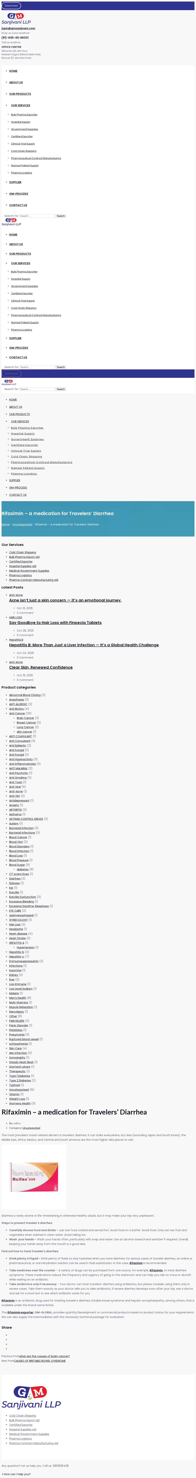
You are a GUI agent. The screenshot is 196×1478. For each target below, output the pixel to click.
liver (12, 979)
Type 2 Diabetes (20, 1080)
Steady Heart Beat (21, 1062)
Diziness (14, 883)
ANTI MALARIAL (18, 768)
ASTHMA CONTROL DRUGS (26, 819)
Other (13, 1016)
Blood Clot (16, 842)
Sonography (17, 1057)
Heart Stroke (17, 938)
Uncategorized (22, 524)
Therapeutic (17, 1071)
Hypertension (25, 947)
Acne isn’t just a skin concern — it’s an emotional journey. (65, 600)
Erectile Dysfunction (22, 897)
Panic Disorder (18, 1025)
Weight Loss (17, 1099)
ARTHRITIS (15, 810)
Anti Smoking (18, 778)
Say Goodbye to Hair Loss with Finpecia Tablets (55, 622)
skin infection (18, 1053)
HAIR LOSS (15, 617)
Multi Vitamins (18, 1002)
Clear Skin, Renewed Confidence (41, 667)
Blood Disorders (19, 846)
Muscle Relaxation (21, 1007)
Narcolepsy (16, 1012)
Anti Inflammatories (22, 764)
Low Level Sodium (21, 989)
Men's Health (17, 998)
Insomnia (15, 970)
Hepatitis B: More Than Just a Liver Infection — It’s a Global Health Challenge (84, 645)
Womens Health (20, 1103)
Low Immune (17, 984)
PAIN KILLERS (16, 1021)
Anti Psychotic (18, 773)
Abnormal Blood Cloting (25, 695)
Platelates (15, 1030)
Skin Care (15, 1048)
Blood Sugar (17, 865)
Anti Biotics (16, 709)
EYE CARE (15, 911)
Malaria (14, 993)
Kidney (13, 975)
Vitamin (14, 1094)
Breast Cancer (26, 722)
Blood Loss (16, 856)
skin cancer (24, 732)
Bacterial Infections (22, 833)
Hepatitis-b (16, 952)
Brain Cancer (25, 718)
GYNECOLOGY (18, 920)
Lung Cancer (25, 727)
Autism (14, 823)
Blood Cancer (18, 837)
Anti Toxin (15, 782)
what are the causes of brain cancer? (44, 1356)
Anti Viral (15, 787)
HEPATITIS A (16, 943)
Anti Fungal (16, 750)
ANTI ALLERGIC (18, 704)
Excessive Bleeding (21, 901)
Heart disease (18, 934)
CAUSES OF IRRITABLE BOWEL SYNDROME (40, 1361)
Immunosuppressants (23, 961)
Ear (11, 888)
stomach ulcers (19, 1067)
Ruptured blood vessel (24, 1039)
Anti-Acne (16, 595)
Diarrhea (14, 878)
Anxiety (14, 805)
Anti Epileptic (17, 745)
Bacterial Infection (21, 828)
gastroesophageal (21, 915)
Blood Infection (19, 851)
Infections (16, 966)
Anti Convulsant (19, 741)
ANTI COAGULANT (20, 736)
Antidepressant (19, 800)
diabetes (23, 869)
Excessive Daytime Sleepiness (29, 906)
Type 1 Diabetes (19, 1076)
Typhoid (14, 1085)
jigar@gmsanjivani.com (18, 28)
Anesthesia (16, 700)
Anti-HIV (14, 796)
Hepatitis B (16, 640)
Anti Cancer (17, 713)
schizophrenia (18, 1044)
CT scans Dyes (19, 874)
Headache (16, 929)
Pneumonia (16, 1035)
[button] (16, 1474)
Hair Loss (14, 924)
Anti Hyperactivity (21, 759)
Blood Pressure (19, 860)
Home (6, 524)
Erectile (14, 892)
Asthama (15, 814)
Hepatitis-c (16, 957)
